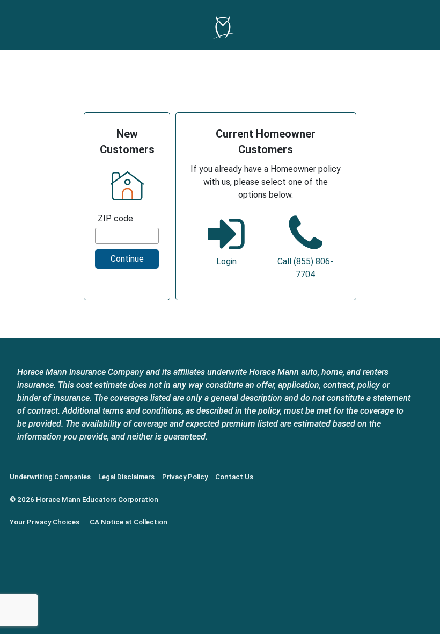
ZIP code (115, 218)
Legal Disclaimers (126, 477)
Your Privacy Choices (44, 522)
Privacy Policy (185, 477)
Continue (127, 259)
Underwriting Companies (50, 477)
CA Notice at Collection (128, 522)
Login (226, 261)
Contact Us (234, 477)
